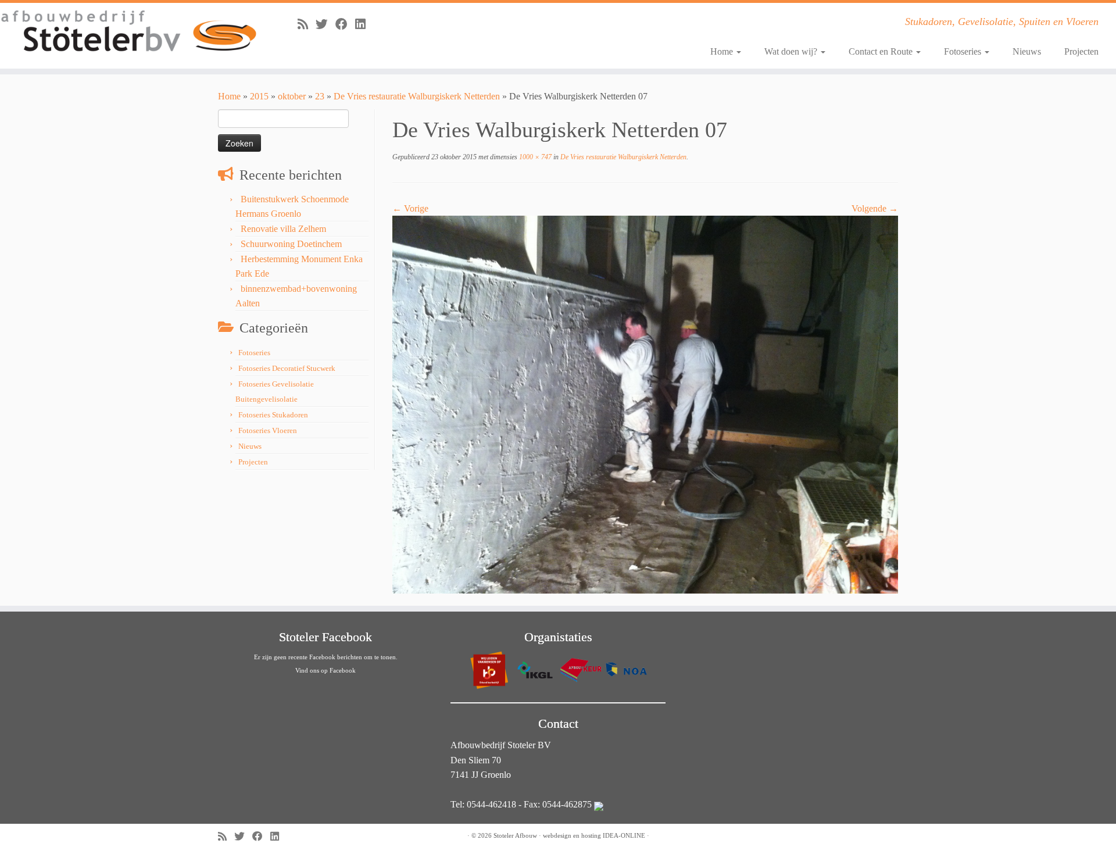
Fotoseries (963, 51)
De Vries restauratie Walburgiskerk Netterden (417, 96)
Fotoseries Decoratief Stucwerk (286, 368)
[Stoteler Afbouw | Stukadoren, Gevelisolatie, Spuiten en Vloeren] (128, 32)
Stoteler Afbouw (515, 835)
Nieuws (1027, 51)
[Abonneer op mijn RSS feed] (307, 24)
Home (722, 51)
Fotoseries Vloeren (267, 430)
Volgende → (875, 208)
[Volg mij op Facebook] (345, 24)
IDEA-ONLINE (624, 835)
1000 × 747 (534, 157)
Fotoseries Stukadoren (273, 414)
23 (319, 96)
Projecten (1081, 51)
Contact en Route (882, 51)
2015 (259, 96)
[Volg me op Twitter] (325, 24)
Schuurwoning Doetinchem (291, 244)
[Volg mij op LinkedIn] (364, 24)
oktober (292, 96)
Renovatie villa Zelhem (283, 229)
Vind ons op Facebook (325, 670)
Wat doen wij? (792, 51)
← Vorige (410, 208)
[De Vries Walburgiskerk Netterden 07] (645, 404)
